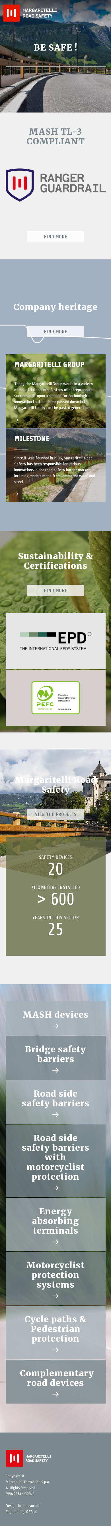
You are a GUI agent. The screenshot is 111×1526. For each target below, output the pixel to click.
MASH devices (55, 1014)
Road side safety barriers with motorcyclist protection (55, 1157)
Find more (55, 331)
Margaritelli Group (49, 364)
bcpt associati (28, 1506)
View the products (55, 814)
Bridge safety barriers (55, 1054)
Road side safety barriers (55, 1098)
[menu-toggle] (103, 12)
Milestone (32, 438)
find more (55, 237)
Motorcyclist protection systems (55, 1275)
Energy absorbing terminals (55, 1221)
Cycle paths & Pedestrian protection (55, 1329)
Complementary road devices (57, 1378)
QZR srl (31, 1512)
